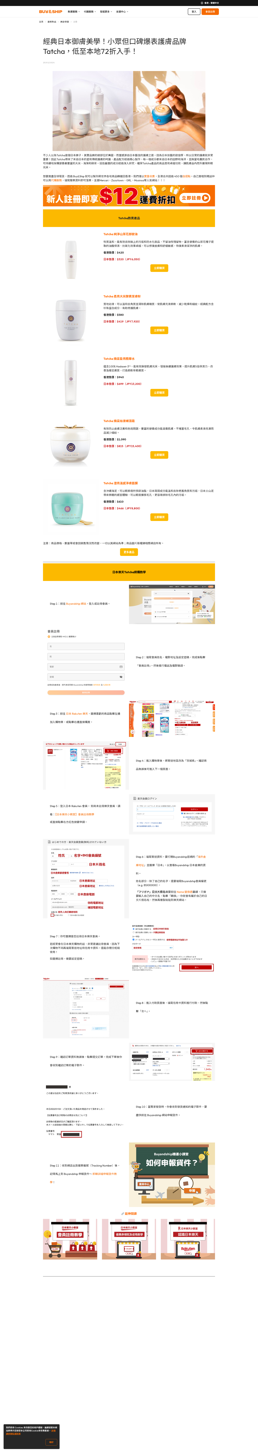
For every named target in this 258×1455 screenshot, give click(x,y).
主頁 (41, 21)
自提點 (186, 176)
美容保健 (64, 21)
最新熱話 (52, 21)
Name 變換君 (185, 892)
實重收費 (149, 176)
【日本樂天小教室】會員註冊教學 (74, 814)
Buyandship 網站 (76, 603)
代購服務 (56, 180)
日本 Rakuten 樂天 (77, 713)
